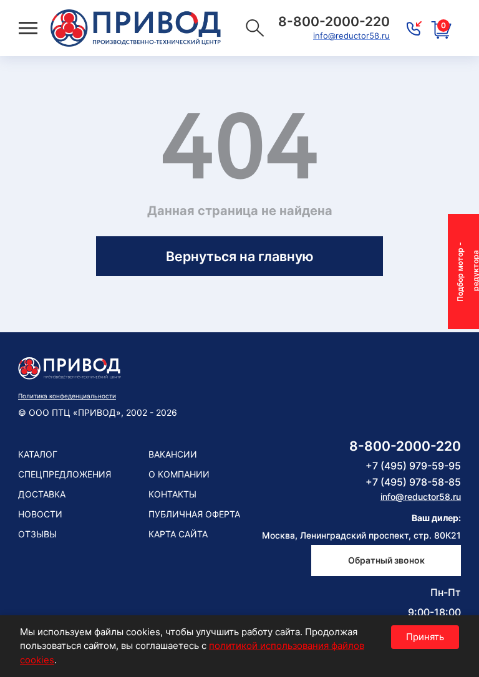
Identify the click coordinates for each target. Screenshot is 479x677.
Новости (40, 514)
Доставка (41, 494)
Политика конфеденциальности (67, 396)
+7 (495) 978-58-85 (413, 482)
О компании (179, 474)
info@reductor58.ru (351, 36)
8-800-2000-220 (405, 446)
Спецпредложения (64, 474)
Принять (425, 637)
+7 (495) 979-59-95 (413, 465)
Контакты (172, 494)
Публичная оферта (194, 514)
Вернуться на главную (240, 256)
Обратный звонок (386, 560)
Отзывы (37, 534)
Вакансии (172, 454)
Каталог (37, 454)
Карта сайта (178, 534)
